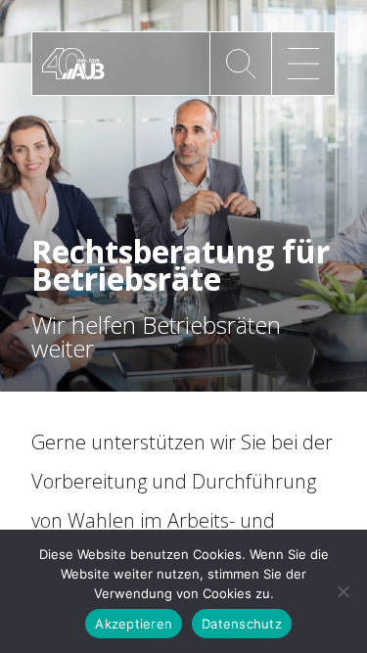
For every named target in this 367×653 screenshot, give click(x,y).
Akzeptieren (133, 623)
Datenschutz (242, 623)
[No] (342, 591)
